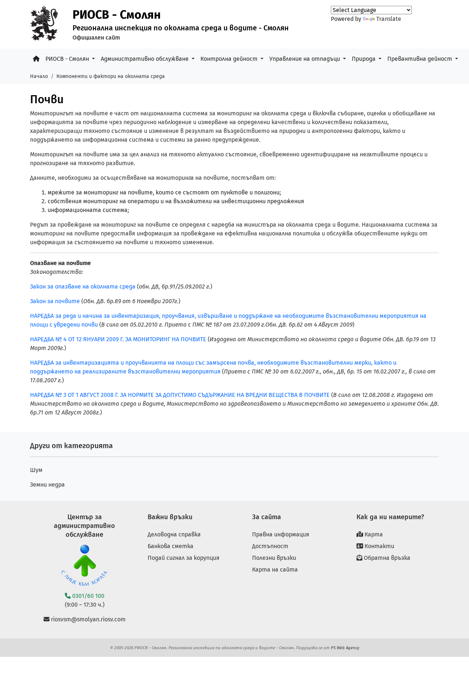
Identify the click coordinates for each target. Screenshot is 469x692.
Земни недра (47, 484)
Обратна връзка (386, 557)
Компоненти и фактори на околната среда (110, 76)
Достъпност (270, 546)
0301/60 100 (87, 595)
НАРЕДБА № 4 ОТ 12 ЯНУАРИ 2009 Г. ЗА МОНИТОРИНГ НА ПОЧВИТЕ (119, 339)
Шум (36, 469)
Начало (39, 76)
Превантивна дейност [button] (420, 58)
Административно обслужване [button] (145, 58)
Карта (373, 534)
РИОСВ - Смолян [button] (68, 58)
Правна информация (280, 534)
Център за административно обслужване (84, 526)
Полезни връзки (274, 557)
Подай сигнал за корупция (183, 557)
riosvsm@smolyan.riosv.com (87, 619)
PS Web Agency (345, 647)
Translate (388, 18)
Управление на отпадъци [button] (305, 58)
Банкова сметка (170, 546)
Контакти (378, 546)
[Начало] (36, 59)
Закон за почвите (55, 301)
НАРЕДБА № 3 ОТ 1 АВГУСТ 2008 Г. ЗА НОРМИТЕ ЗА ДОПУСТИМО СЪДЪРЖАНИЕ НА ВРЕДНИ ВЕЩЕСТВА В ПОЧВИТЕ (180, 394)
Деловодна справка (174, 534)
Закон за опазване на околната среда (83, 286)
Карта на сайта (275, 569)
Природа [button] (364, 58)
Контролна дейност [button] (229, 58)
